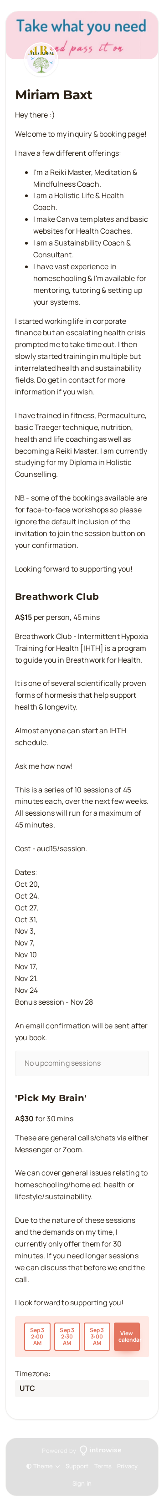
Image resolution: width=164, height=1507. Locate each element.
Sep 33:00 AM (97, 1336)
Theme (43, 1466)
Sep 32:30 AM (67, 1336)
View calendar (129, 1336)
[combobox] (20, 1389)
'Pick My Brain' (51, 1098)
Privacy (127, 1466)
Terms (103, 1466)
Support (77, 1466)
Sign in (82, 1483)
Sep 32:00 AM (37, 1336)
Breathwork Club (57, 596)
